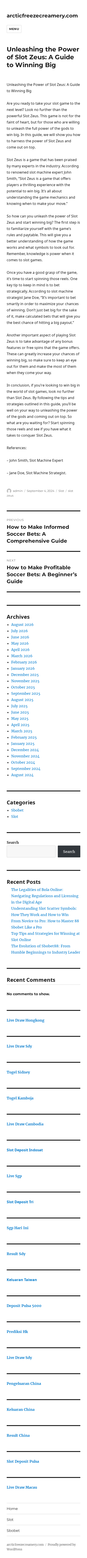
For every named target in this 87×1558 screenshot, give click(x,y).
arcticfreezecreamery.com (42, 16)
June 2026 (20, 637)
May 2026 (20, 643)
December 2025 (25, 674)
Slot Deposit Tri (20, 1201)
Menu (14, 29)
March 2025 (21, 731)
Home (12, 1509)
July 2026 (19, 631)
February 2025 (24, 737)
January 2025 (23, 743)
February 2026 (24, 662)
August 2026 (22, 624)
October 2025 (23, 687)
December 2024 (25, 750)
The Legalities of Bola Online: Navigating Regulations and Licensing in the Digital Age (45, 895)
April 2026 (20, 649)
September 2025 (25, 693)
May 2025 (20, 718)
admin (18, 491)
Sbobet (17, 810)
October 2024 (23, 762)
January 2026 (23, 668)
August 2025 (22, 699)
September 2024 (25, 768)
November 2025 (25, 681)
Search (13, 842)
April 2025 (20, 725)
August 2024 (22, 775)
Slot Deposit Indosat (25, 1150)
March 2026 (22, 656)
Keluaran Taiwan (22, 1279)
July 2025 (19, 706)
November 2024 (25, 756)
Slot (61, 491)
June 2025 (20, 712)
